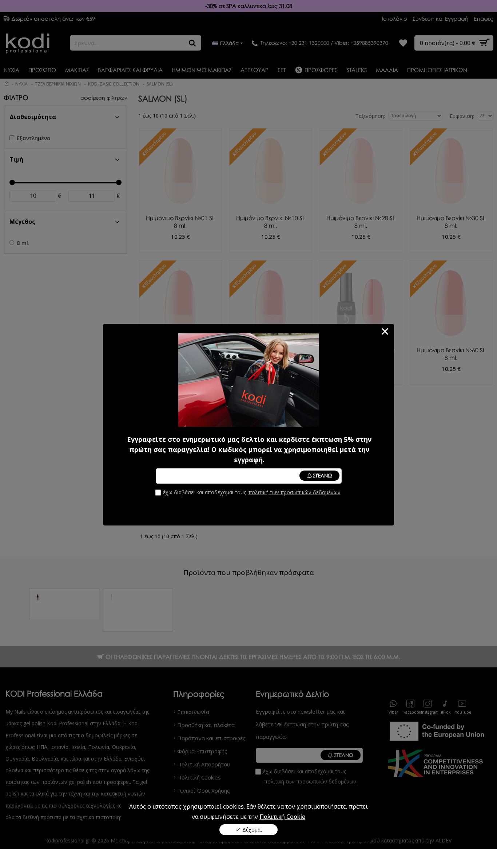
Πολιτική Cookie (282, 817)
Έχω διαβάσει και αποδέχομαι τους (252, 492)
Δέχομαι (252, 829)
